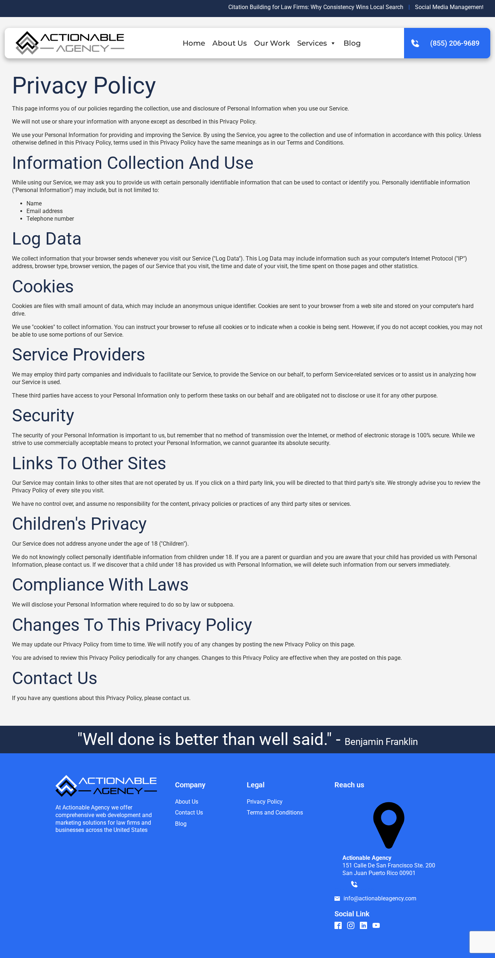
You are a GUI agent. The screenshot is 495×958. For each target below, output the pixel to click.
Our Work (272, 43)
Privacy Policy (265, 801)
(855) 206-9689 (454, 43)
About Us (229, 43)
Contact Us (189, 812)
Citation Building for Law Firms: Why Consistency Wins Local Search (303, 7)
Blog (352, 43)
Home (194, 43)
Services (312, 43)
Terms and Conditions (275, 812)
